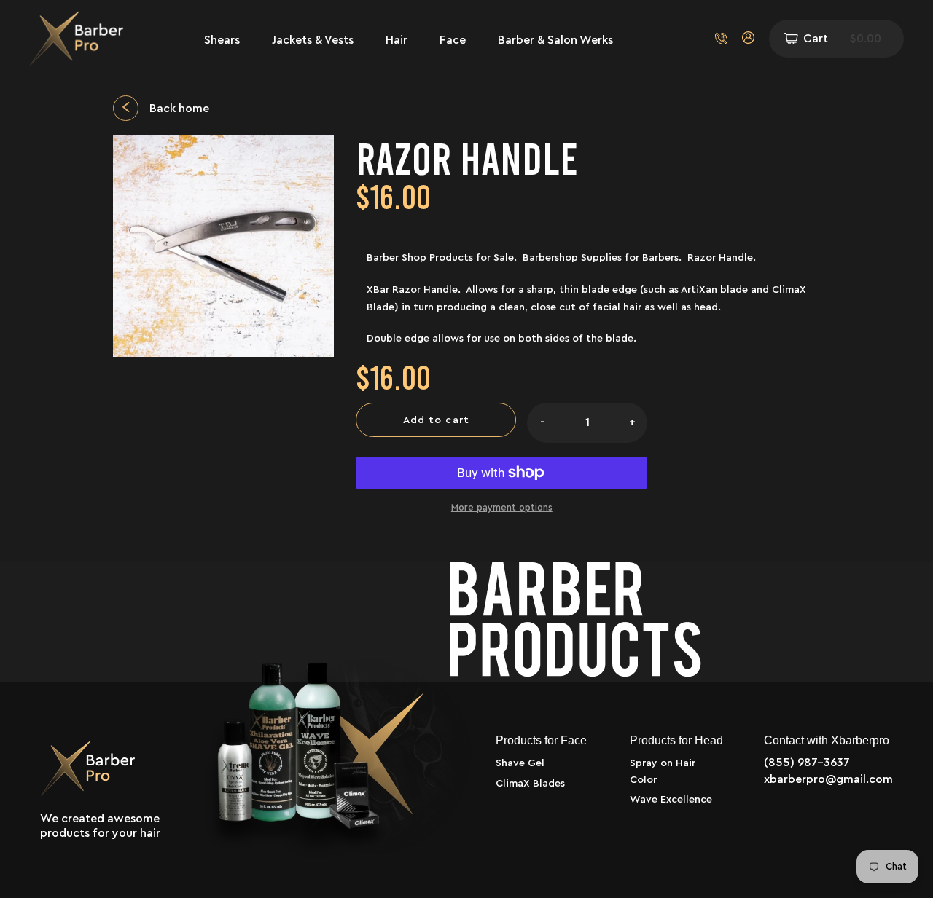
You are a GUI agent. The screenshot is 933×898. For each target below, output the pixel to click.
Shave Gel (520, 763)
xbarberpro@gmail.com (828, 779)
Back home (179, 108)
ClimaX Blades (530, 784)
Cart (842, 38)
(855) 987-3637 (807, 762)
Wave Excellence (671, 800)
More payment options (502, 507)
